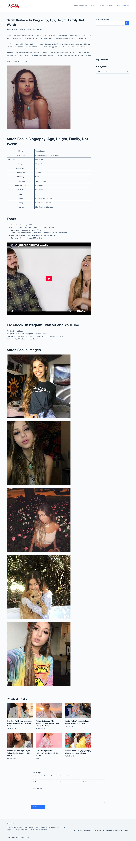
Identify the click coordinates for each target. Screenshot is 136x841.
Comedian (110, 6)
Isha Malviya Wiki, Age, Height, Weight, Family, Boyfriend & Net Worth (19, 753)
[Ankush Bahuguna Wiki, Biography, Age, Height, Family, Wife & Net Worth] (49, 710)
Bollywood (93, 6)
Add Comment (37, 788)
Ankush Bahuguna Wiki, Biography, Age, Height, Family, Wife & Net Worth (48, 723)
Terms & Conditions (84, 830)
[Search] (127, 23)
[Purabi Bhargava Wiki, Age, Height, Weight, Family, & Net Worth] (49, 740)
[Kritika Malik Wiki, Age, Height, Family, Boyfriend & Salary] (78, 710)
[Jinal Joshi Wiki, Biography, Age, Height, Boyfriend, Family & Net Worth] (20, 710)
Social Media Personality (27, 29)
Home (74, 830)
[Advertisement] (112, 42)
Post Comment (38, 807)
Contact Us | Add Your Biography (117, 830)
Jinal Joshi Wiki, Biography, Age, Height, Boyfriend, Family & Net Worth (19, 723)
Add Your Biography (80, 6)
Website (86, 781)
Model (118, 6)
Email (60, 781)
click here (44, 830)
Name (34, 781)
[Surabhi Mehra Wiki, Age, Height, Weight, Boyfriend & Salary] (78, 740)
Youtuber (126, 6)
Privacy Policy (99, 830)
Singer (102, 6)
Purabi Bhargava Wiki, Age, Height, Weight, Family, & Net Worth (47, 753)
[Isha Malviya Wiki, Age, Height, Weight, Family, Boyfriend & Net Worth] (20, 740)
